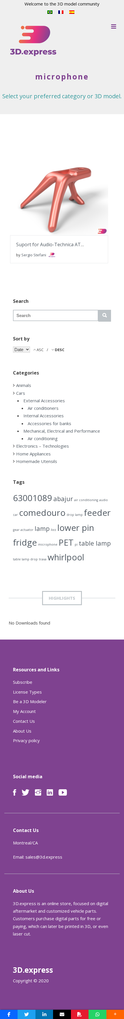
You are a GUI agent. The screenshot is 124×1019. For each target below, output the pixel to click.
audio (103, 500)
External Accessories (44, 400)
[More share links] (115, 1014)
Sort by (21, 339)
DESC (59, 349)
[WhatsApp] (97, 1014)
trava (42, 559)
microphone (47, 544)
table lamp (95, 543)
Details (76, 191)
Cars (20, 393)
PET (66, 542)
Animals (23, 385)
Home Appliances (33, 454)
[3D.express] (33, 41)
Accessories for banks (49, 423)
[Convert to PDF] (80, 1014)
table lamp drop (25, 559)
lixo (53, 530)
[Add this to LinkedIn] (44, 1014)
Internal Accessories (43, 415)
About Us (22, 731)
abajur (63, 498)
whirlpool (66, 557)
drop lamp (75, 515)
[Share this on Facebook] (9, 1014)
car (15, 515)
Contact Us (24, 721)
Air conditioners (43, 408)
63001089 (32, 498)
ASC (40, 349)
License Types (27, 692)
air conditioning (86, 500)
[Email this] (62, 1014)
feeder (97, 512)
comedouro (42, 512)
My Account (24, 711)
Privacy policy (26, 740)
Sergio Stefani (34, 254)
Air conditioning (43, 438)
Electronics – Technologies (42, 446)
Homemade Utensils (36, 461)
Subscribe (22, 682)
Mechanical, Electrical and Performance (61, 431)
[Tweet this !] (26, 1014)
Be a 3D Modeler (30, 701)
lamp (42, 528)
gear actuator (23, 530)
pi (76, 544)
